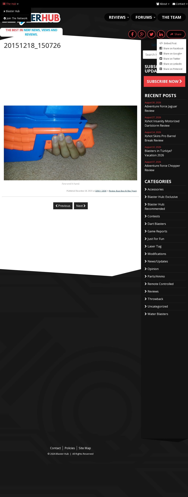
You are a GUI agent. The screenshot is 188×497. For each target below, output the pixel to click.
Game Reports (157, 231)
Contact (180, 3)
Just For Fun (156, 239)
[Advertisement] (70, 78)
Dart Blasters (157, 224)
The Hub (10, 3)
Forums (143, 17)
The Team (171, 17)
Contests (154, 216)
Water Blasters (158, 314)
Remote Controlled (160, 284)
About (163, 3)
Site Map (85, 448)
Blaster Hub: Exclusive (163, 197)
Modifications (157, 254)
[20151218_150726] (70, 179)
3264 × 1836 (100, 191)
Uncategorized (158, 306)
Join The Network (16, 18)
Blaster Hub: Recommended (155, 206)
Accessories (156, 189)
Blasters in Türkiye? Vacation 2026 (158, 151)
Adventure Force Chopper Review (162, 166)
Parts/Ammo (156, 276)
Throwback (155, 299)
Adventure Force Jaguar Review (161, 107)
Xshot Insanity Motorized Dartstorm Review (162, 122)
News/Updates (158, 261)
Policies (70, 448)
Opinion (153, 269)
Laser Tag (155, 246)
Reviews (117, 17)
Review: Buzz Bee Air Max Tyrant (123, 191)
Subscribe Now (163, 81)
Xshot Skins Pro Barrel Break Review (160, 136)
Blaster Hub (12, 11)
